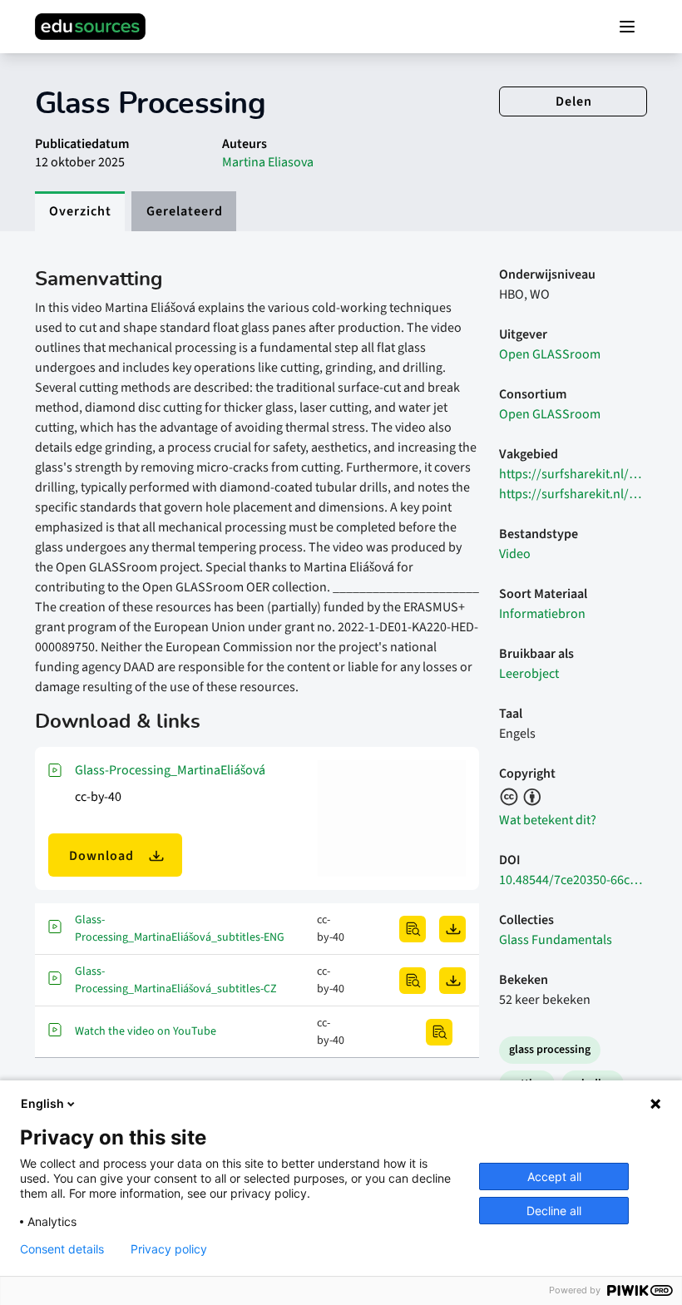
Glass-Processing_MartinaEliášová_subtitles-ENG (179, 929)
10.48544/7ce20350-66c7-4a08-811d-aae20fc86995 (573, 880)
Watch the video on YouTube (145, 1031)
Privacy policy (169, 1249)
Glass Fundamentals (555, 940)
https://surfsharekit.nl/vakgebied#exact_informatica (573, 474)
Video (515, 554)
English (42, 1103)
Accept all (554, 1176)
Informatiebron (542, 614)
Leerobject (529, 674)
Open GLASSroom (549, 354)
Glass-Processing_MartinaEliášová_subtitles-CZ (176, 980)
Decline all (553, 1211)
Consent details (62, 1249)
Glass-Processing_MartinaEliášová (170, 770)
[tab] (80, 211)
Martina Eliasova (268, 162)
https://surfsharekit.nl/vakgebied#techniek (573, 494)
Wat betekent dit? (547, 820)
